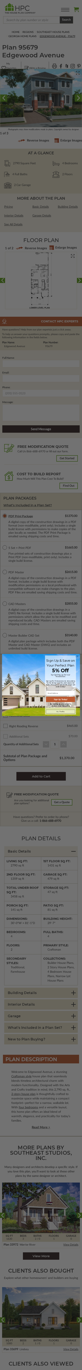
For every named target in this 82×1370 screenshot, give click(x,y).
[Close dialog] (77, 656)
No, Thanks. (61, 712)
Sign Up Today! (60, 699)
